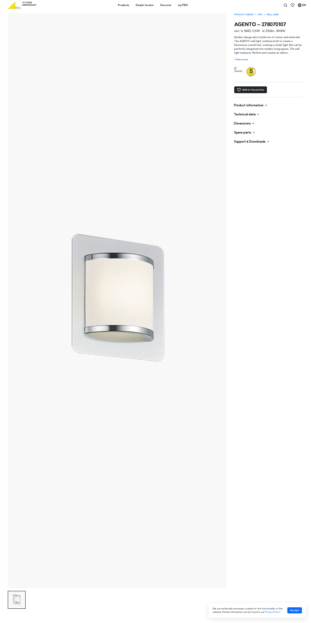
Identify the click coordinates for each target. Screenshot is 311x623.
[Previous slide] (10, 300)
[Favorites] (292, 5)
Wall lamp (272, 14)
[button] (17, 600)
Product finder (243, 14)
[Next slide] (223, 300)
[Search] (285, 5)
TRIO (260, 14)
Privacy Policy (272, 612)
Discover (166, 5)
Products (123, 5)
